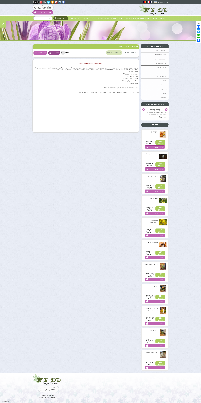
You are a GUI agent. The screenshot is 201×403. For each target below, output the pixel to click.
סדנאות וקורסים (161, 76)
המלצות (164, 93)
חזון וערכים (154, 18)
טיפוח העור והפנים (160, 50)
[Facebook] (198, 27)
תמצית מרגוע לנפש (151, 154)
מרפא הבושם (163, 18)
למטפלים (163, 81)
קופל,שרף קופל (153, 330)
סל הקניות (72, 18)
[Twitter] (198, 31)
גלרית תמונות (134, 18)
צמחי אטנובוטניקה (113, 18)
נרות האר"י (163, 89)
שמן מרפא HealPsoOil (154, 221)
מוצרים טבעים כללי (160, 63)
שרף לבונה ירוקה (152, 352)
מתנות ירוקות (162, 85)
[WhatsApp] (198, 36)
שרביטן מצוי (80, 18)
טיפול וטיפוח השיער (160, 59)
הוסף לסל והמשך (40, 53)
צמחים (164, 72)
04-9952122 (44, 8)
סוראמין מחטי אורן (151, 264)
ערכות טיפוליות (161, 68)
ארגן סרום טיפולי (152, 176)
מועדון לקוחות (62, 18)
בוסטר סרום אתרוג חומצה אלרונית (151, 309)
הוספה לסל (159, 147)
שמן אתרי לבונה (152, 242)
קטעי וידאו (124, 18)
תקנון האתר (163, 98)
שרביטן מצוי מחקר (92, 18)
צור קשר (103, 18)
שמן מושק (154, 132)
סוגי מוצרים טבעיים (155, 46)
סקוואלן (155, 286)
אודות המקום (144, 18)
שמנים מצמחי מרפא (160, 55)
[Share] (198, 40)
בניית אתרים (5, 401)
